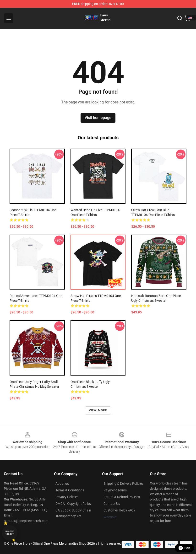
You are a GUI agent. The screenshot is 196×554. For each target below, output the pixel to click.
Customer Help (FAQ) (119, 510)
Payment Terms (115, 490)
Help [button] (187, 548)
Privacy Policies (66, 497)
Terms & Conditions (69, 490)
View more (98, 410)
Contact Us (111, 504)
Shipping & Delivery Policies (123, 483)
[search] (180, 18)
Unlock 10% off (9, 532)
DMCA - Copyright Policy (73, 504)
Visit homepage (98, 117)
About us (62, 483)
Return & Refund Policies (121, 497)
